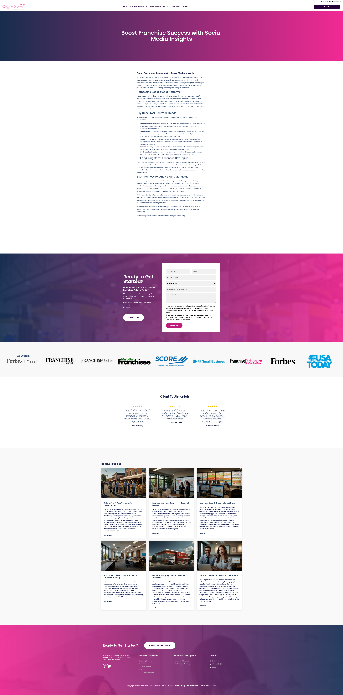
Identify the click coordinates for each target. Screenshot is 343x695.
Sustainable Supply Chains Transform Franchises (169, 576)
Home (125, 6)
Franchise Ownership (137, 6)
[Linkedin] (109, 666)
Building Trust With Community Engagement (118, 504)
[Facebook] (104, 666)
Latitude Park (211, 686)
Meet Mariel (176, 6)
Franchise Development (158, 6)
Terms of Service (193, 686)
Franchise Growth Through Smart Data (217, 503)
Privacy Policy (180, 686)
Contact (186, 6)
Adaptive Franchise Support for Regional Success (170, 504)
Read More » (108, 535)
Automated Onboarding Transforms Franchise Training (120, 576)
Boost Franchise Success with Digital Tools (218, 575)
